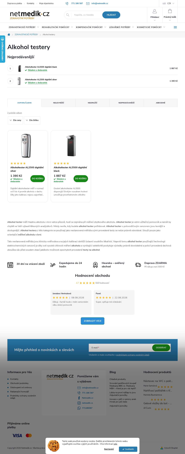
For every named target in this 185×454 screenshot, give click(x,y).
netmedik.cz (87, 403)
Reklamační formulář (19, 392)
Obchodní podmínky (19, 383)
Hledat (111, 15)
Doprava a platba (14, 3)
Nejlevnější (58, 103)
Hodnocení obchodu (92, 275)
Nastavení (109, 449)
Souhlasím (129, 449)
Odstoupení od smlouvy (21, 387)
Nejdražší (92, 103)
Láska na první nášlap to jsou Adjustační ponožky (123, 394)
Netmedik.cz (87, 398)
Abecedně (160, 103)
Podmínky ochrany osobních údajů (23, 397)
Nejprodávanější (126, 103)
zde (115, 444)
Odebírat (161, 347)
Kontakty (30, 3)
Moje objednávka (46, 3)
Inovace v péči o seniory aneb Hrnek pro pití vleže (123, 400)
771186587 (87, 408)
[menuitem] (23, 27)
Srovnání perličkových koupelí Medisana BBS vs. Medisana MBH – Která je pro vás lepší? (123, 386)
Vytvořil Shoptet (171, 448)
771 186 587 (88, 392)
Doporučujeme (24, 103)
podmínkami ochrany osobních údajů (132, 355)
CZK (169, 3)
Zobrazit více (92, 321)
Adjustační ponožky (118, 405)
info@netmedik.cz (90, 387)
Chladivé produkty (118, 379)
